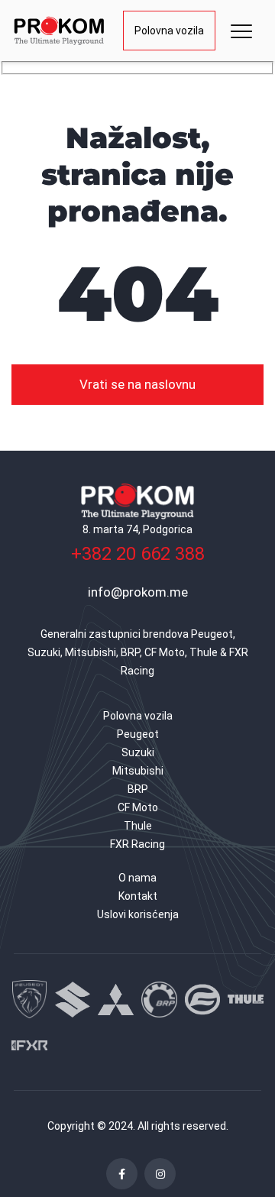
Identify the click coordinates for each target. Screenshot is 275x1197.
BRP (138, 789)
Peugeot (138, 734)
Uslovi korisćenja (138, 914)
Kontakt (137, 896)
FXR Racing (137, 844)
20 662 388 (138, 554)
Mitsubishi (137, 771)
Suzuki (137, 752)
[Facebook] (122, 1173)
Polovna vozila (169, 30)
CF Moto (138, 807)
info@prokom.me (138, 592)
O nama (137, 878)
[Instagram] (160, 1173)
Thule (138, 826)
